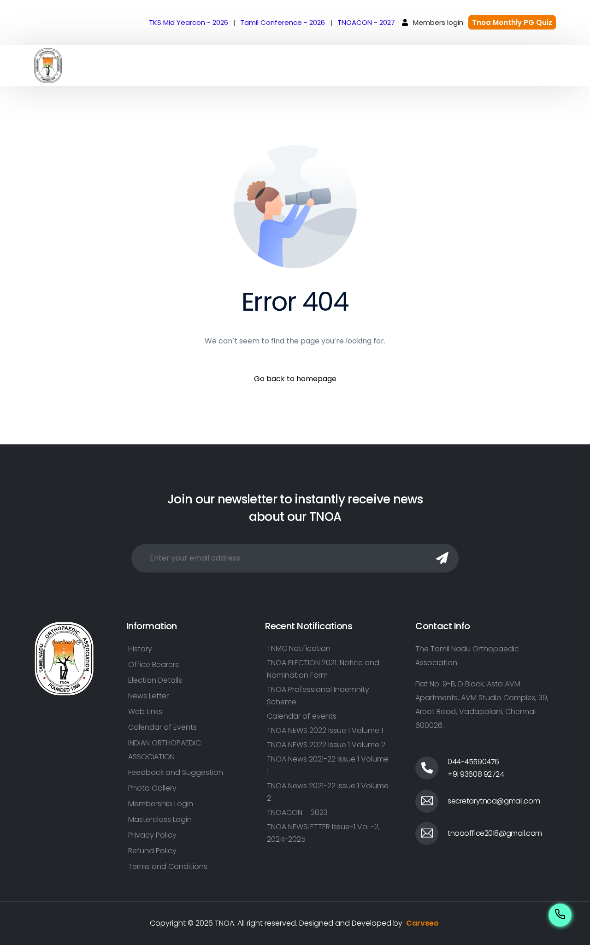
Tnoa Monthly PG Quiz (512, 22)
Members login (438, 22)
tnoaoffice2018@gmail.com (495, 833)
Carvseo (422, 923)
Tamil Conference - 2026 (282, 22)
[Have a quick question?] (560, 915)
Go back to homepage (295, 378)
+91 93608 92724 (476, 774)
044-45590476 (473, 761)
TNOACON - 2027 (366, 22)
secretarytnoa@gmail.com (494, 801)
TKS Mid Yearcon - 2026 (188, 22)
